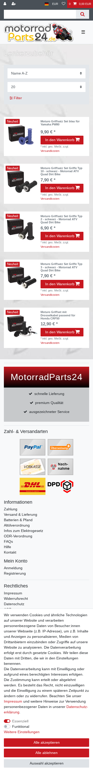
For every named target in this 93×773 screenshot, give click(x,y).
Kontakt (10, 552)
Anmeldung (13, 568)
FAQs (8, 541)
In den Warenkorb (59, 140)
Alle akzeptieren (47, 742)
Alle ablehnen (46, 753)
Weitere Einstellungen (22, 732)
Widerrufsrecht (16, 598)
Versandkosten (50, 150)
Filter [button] (18, 98)
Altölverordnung (17, 525)
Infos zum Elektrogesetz (23, 531)
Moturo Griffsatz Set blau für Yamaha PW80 (60, 123)
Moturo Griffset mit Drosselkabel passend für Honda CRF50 (58, 315)
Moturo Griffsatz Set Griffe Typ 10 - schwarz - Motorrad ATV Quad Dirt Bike (61, 171)
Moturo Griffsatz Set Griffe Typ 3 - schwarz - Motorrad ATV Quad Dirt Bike (61, 267)
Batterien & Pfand (18, 520)
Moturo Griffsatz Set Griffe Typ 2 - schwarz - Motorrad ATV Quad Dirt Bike (61, 219)
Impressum (13, 593)
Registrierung (15, 573)
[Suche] (82, 14)
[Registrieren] (14, 4)
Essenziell (20, 721)
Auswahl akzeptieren (47, 763)
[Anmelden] (5, 4)
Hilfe (7, 547)
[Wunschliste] (63, 4)
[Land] (46, 4)
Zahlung (10, 509)
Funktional (20, 726)
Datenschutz (14, 604)
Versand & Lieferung (20, 514)
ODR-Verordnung (18, 536)
